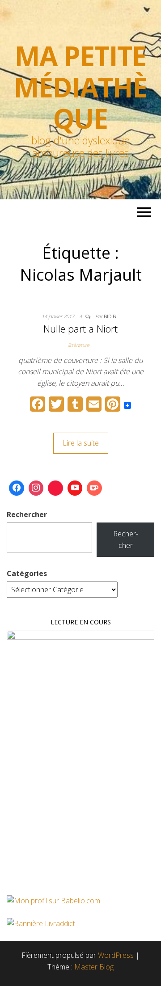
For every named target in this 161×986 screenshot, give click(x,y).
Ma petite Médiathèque (80, 87)
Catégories (27, 573)
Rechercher (27, 514)
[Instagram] (36, 488)
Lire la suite (81, 443)
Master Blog (94, 967)
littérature (78, 344)
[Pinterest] (55, 488)
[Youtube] (75, 488)
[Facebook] (16, 488)
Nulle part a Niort (80, 328)
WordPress (116, 955)
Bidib (110, 316)
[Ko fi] (94, 488)
